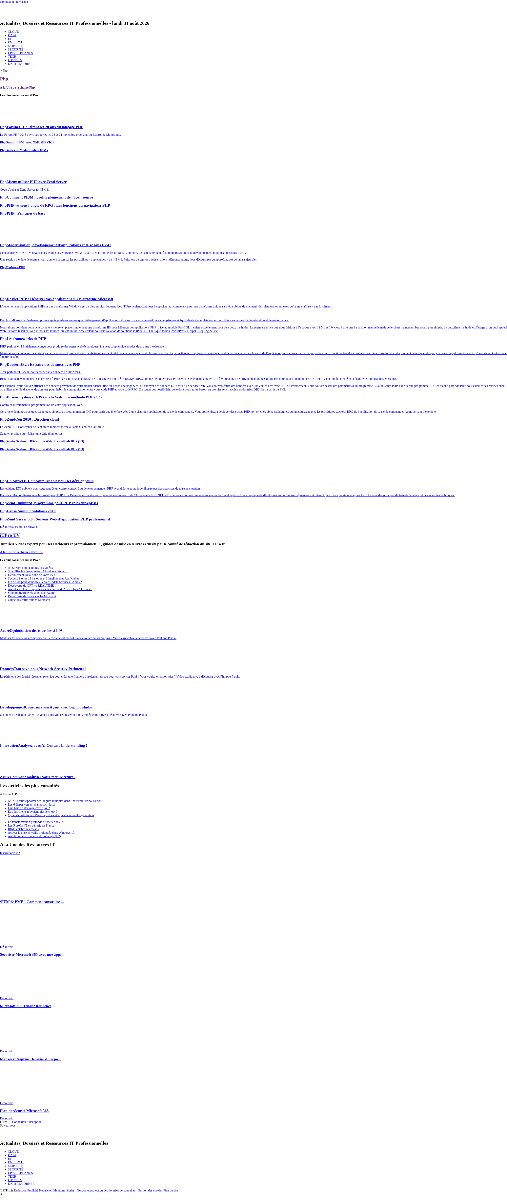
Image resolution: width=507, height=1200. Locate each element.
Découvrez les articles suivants (19, 526)
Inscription (35, 1122)
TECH (12, 56)
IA (9, 38)
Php (4, 78)
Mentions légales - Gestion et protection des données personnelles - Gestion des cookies (108, 1190)
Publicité (32, 1190)
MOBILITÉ (15, 46)
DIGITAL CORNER (21, 63)
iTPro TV (10, 535)
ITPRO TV (15, 60)
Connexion (19, 1122)
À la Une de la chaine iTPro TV (21, 552)
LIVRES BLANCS (20, 53)
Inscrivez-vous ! (10, 853)
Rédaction (20, 1190)
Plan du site (170, 1190)
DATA (12, 35)
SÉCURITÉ (15, 49)
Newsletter (45, 1190)
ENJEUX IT (16, 42)
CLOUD (13, 31)
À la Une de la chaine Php (17, 87)
